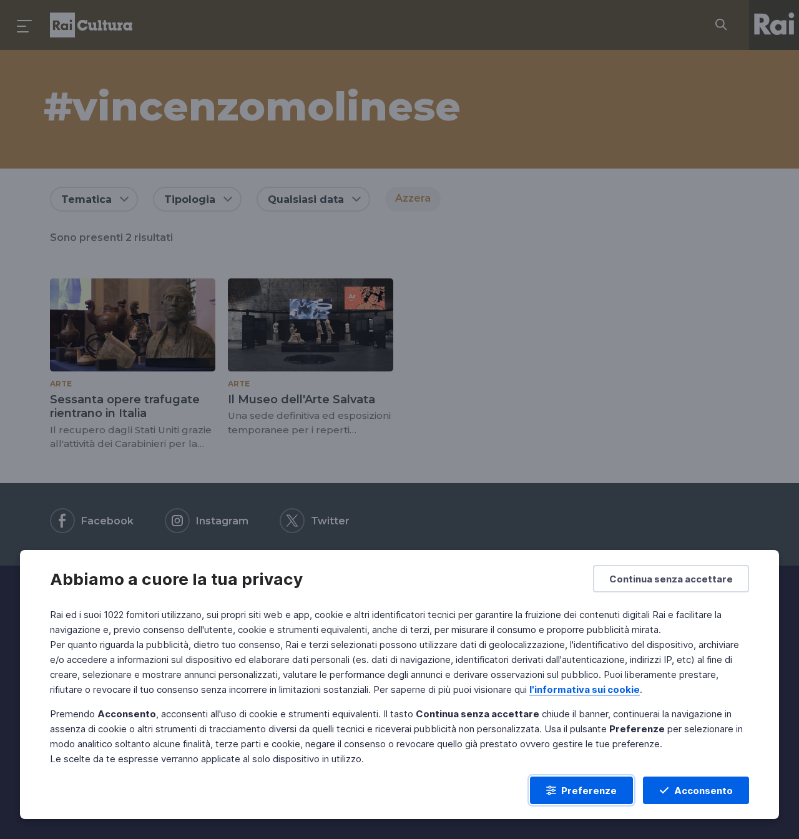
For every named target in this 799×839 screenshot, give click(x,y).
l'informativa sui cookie (584, 689)
